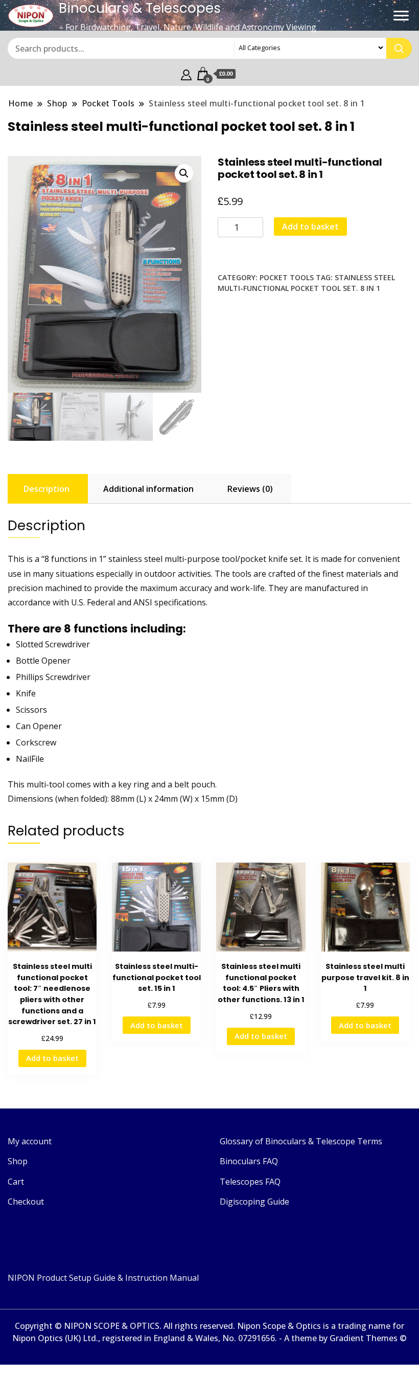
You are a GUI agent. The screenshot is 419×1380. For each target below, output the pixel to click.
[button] (184, 173)
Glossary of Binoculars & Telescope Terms (301, 1141)
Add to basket (310, 226)
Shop (18, 1161)
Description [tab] (46, 488)
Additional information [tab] (148, 488)
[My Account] (186, 73)
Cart (16, 1181)
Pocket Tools (287, 277)
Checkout (26, 1201)
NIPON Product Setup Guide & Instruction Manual (103, 1277)
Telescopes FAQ (250, 1181)
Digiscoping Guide (254, 1201)
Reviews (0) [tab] (250, 488)
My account (30, 1141)
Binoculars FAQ (249, 1161)
